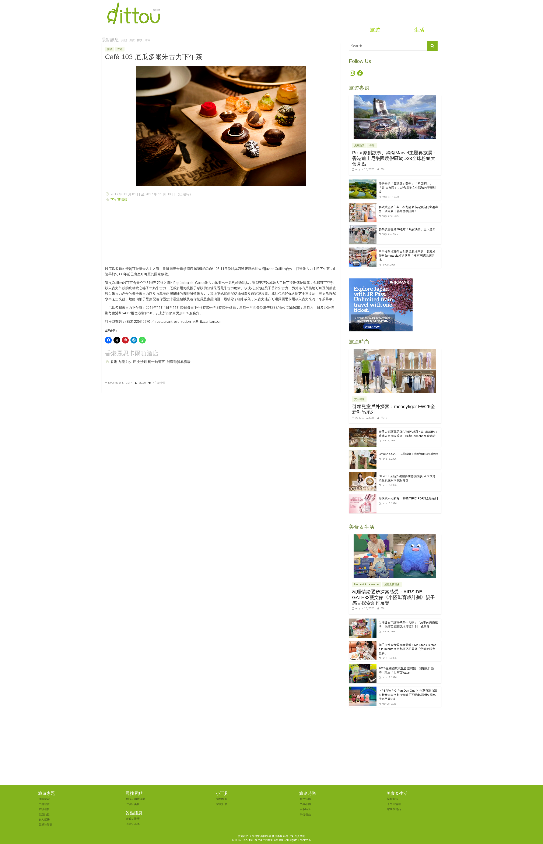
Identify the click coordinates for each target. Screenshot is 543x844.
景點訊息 (110, 39)
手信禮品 (305, 814)
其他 (124, 40)
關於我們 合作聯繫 (249, 836)
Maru (384, 417)
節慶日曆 (221, 804)
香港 (119, 49)
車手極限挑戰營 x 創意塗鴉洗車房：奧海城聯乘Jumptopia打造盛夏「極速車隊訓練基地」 (407, 255)
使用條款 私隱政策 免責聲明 (288, 836)
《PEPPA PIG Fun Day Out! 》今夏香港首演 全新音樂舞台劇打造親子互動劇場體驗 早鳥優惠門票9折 (408, 695)
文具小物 (305, 804)
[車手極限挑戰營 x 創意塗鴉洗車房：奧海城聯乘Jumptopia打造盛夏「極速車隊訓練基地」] (362, 250)
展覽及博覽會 (392, 584)
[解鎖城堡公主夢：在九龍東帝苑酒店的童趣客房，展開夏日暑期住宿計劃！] (362, 205)
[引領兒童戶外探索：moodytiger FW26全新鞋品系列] (395, 351)
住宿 (129, 804)
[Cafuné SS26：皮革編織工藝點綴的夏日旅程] (362, 452)
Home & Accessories (366, 584)
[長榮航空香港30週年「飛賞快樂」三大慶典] (362, 227)
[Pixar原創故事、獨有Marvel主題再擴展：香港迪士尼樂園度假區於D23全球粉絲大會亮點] (395, 98)
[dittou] (133, 2)
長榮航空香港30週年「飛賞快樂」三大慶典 (407, 229)
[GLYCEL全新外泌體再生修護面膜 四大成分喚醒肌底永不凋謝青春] (362, 474)
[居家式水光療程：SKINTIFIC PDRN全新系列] (362, 497)
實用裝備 (359, 399)
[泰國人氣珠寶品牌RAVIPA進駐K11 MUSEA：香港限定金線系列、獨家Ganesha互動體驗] (362, 430)
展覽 (132, 40)
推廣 (140, 40)
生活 (419, 30)
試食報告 (392, 799)
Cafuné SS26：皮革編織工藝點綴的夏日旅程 (408, 454)
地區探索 (44, 799)
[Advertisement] (221, 235)
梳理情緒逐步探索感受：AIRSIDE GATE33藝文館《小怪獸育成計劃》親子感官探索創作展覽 (393, 597)
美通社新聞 (45, 824)
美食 (137, 804)
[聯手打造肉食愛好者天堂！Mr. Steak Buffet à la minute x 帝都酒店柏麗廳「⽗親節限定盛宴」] (362, 643)
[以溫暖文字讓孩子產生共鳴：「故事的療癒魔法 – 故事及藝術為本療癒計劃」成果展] (362, 621)
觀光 (129, 799)
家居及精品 (394, 809)
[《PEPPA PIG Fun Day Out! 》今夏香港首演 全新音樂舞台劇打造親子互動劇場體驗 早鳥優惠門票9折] (362, 689)
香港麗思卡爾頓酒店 (131, 353)
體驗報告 (44, 809)
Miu (383, 169)
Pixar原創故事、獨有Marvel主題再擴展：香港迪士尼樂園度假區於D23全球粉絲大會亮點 (394, 158)
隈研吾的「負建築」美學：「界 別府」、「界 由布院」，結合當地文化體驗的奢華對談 (407, 187)
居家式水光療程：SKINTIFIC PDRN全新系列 (408, 498)
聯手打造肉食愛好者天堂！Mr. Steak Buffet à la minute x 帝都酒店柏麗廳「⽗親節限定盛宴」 (407, 649)
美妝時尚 (305, 809)
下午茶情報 (119, 199)
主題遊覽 (44, 804)
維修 (147, 40)
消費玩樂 (139, 799)
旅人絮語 (44, 819)
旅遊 (375, 30)
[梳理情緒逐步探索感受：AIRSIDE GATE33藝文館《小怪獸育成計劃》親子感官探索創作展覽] (395, 537)
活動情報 (221, 799)
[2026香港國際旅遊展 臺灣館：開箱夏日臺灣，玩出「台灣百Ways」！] (362, 667)
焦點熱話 (359, 145)
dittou (142, 382)
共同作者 (265, 836)
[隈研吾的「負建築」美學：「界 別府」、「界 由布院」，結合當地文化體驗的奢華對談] (362, 182)
